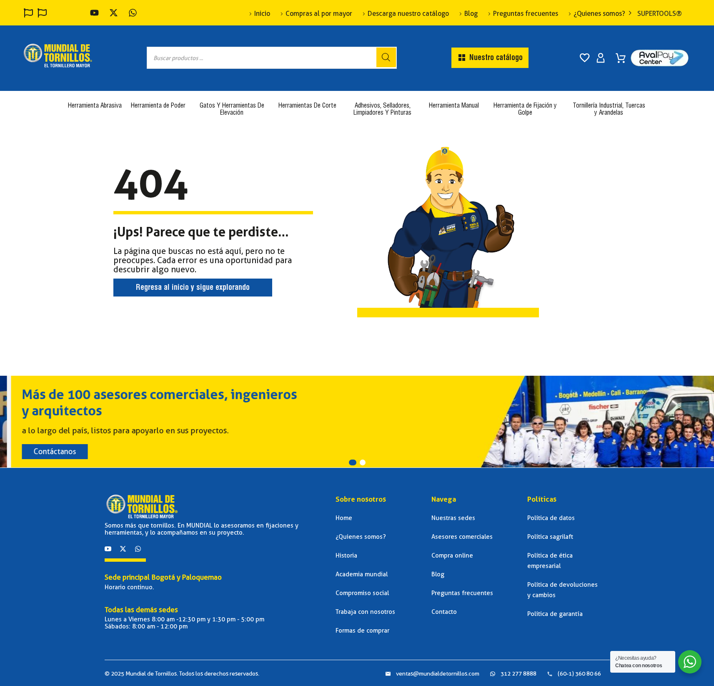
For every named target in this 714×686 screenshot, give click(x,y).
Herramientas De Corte (307, 106)
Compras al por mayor (319, 13)
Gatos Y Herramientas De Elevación (232, 109)
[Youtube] (94, 12)
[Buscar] (386, 57)
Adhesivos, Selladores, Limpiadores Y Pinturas (382, 109)
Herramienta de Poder (158, 106)
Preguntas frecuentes (525, 13)
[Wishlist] (585, 58)
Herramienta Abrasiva (95, 106)
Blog (471, 13)
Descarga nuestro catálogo (408, 13)
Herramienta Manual (454, 106)
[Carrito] (620, 55)
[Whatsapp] (138, 548)
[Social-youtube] (108, 548)
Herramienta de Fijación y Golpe (525, 109)
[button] (352, 462)
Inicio (262, 13)
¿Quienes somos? (599, 13)
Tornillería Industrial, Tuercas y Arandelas (609, 109)
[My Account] (600, 58)
